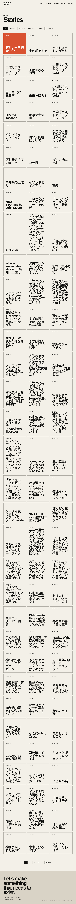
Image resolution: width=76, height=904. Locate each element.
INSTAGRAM (70, 900)
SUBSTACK (57, 900)
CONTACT (70, 3)
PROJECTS (48, 3)
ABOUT (63, 3)
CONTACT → (45, 900)
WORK (41, 3)
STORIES (56, 3)
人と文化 (40, 28)
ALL (6, 28)
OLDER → (48, 862)
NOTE (51, 900)
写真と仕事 (22, 28)
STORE (63, 900)
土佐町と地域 (31, 28)
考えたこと (50, 28)
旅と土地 (12, 28)
